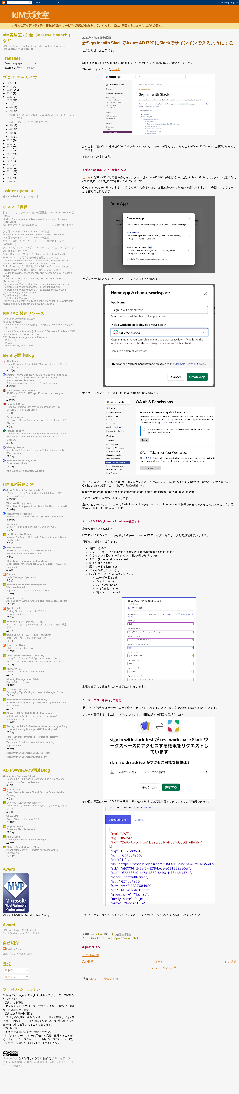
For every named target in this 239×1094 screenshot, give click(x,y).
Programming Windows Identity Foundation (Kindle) (31, 286)
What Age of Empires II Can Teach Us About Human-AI (36, 506)
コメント (12, 976)
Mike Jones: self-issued (20, 390)
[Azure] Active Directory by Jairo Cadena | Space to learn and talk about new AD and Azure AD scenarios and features (36, 377)
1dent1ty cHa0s (15, 645)
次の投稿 (87, 961)
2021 (10, 100)
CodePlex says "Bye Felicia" (21, 577)
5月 (11, 125)
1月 (11, 136)
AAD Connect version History (19, 318)
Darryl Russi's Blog (17, 689)
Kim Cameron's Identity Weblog (25, 470)
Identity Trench (15, 598)
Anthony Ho (13, 668)
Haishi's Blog (14, 789)
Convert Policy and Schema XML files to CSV (31, 527)
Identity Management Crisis (22, 679)
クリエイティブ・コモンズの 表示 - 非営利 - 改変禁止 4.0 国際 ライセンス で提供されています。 (39, 1062)
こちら (116, 69)
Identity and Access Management (26, 584)
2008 (10, 181)
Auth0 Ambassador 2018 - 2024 (21, 933)
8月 (11, 107)
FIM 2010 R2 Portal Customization (25, 671)
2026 (10, 83)
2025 (10, 86)
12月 (12, 103)
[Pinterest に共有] (129, 934)
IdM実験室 (30, 15)
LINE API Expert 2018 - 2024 (19, 930)
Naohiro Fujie (97, 934)
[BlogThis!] (119, 934)
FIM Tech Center (12, 340)
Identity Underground (19, 513)
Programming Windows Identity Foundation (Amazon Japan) (36, 284)
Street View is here (16, 463)
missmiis (11, 524)
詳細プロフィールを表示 (17, 953)
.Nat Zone (12, 361)
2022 (10, 96)
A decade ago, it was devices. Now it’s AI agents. (33, 383)
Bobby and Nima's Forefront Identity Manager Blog (36, 726)
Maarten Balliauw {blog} (20, 776)
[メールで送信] (116, 934)
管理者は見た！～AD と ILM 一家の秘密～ (29, 634)
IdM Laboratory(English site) (18, 48)
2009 (10, 178)
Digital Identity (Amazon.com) (19, 298)
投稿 (10, 970)
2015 (10, 157)
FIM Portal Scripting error (20, 648)
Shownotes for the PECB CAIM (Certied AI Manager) (35, 516)
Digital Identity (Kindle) (15, 295)
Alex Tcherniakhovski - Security (25, 655)
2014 (10, 161)
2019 (10, 143)
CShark (10, 574)
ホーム (159, 961)
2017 (10, 150)
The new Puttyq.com (18, 503)
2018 (10, 147)
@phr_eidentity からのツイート (21, 196)
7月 (11, 111)
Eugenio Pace (14, 826)
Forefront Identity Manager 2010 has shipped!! (32, 729)
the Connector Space (19, 534)
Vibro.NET (12, 816)
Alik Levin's (13, 836)
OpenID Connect (122, 938)
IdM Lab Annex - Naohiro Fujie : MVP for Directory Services (35, 46)
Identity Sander (15, 447)
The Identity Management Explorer (27, 561)
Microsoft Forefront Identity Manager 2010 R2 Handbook (34, 234)
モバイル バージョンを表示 (159, 967)
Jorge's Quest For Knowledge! (24, 490)
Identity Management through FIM (26, 756)
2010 (10, 174)
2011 (10, 171)
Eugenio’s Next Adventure (20, 829)
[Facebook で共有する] (126, 934)
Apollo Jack (13, 608)
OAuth (110, 938)
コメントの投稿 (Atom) (103, 978)
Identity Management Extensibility (26, 699)
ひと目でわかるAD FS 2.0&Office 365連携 (26, 231)
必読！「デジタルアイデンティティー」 (29, 121)
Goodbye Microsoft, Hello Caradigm (26, 839)
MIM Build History (12, 321)
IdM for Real (13, 547)
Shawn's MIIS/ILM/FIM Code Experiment (30, 713)
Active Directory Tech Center (18, 345)
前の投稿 (230, 961)
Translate (29, 67)
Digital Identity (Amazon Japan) (20, 292)
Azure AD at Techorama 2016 (22, 819)
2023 (10, 93)
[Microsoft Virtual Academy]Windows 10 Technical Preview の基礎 (39, 331)
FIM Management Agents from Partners (25, 337)
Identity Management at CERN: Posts (28, 752)
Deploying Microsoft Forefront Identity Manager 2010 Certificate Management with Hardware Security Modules (38, 302)
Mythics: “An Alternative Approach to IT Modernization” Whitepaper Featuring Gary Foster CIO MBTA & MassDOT (36, 436)
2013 (10, 164)
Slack (135, 938)
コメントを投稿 (90, 955)
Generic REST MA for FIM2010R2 (21, 334)
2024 (10, 89)
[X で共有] (123, 934)
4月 (11, 129)
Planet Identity (15, 430)
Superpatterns (14, 417)
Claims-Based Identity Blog (22, 847)
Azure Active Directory (18, 682)
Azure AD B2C (97, 938)
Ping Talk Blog (15, 404)
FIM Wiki (7, 342)
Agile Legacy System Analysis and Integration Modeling (37, 601)
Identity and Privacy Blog (21, 460)
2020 (10, 140)
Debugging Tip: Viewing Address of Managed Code (34, 692)
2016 (10, 154)
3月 (11, 133)
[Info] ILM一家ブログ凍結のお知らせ (26, 637)
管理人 (22, 1031)
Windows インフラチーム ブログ (24, 621)
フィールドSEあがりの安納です (23, 802)
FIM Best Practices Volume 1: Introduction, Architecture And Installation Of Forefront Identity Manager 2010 (36, 262)
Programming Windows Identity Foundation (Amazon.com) (35, 289)
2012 (10, 167)
